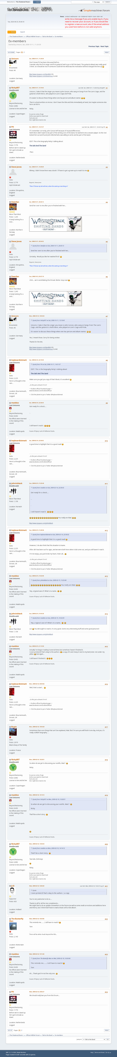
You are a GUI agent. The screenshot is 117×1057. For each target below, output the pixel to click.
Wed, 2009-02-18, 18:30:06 (36, 919)
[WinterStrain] (10, 227)
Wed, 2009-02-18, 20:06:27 (36, 992)
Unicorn (15, 58)
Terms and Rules (99, 1052)
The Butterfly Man (16, 919)
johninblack (16, 483)
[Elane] (10, 76)
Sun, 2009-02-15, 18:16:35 (36, 613)
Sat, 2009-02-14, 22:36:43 (36, 403)
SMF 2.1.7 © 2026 (11, 1052)
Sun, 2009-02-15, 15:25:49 (36, 483)
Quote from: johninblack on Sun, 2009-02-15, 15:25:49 (49, 580)
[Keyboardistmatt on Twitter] (10, 388)
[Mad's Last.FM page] (10, 428)
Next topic (105, 46)
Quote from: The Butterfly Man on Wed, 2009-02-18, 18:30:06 (51, 958)
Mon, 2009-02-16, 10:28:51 (36, 759)
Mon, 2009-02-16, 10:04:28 (36, 727)
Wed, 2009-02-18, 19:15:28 (36, 954)
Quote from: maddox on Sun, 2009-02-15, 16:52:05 (48, 618)
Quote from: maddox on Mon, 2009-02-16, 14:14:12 (49, 848)
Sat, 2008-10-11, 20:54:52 (36, 241)
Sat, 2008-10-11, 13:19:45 (36, 88)
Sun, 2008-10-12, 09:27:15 (36, 276)
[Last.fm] (10, 942)
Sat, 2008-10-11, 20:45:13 (36, 202)
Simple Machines (21, 1052)
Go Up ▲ (108, 1052)
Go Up (10, 1030)
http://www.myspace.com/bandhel (40, 74)
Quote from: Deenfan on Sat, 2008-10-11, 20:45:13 (48, 246)
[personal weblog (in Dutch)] (10, 907)
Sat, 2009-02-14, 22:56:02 (36, 440)
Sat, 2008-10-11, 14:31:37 (36, 127)
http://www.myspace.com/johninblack (41, 523)
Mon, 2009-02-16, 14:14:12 (36, 795)
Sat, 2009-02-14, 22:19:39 (36, 360)
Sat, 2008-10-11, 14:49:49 (36, 167)
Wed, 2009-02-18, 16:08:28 (36, 886)
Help (91, 1052)
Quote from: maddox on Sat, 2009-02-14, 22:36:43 (48, 488)
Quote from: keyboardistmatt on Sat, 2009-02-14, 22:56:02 (51, 535)
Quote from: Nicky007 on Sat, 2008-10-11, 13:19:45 (49, 320)
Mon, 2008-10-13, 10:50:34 (36, 316)
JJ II (12, 886)
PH (12, 127)
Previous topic (94, 46)
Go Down (11, 52)
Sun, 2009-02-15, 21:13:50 (36, 646)
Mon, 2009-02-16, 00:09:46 (36, 684)
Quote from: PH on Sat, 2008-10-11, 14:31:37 (47, 364)
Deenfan (15, 202)
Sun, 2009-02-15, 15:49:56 (36, 530)
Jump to (79, 1039)
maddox (15, 402)
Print (107, 52)
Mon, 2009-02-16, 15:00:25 (36, 844)
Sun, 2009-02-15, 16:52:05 (36, 576)
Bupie (14, 726)
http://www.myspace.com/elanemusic (41, 76)
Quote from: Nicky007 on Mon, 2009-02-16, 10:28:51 (49, 799)
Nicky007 (15, 87)
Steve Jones (16, 167)
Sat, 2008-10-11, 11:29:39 (36, 58)
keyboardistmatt (19, 360)
